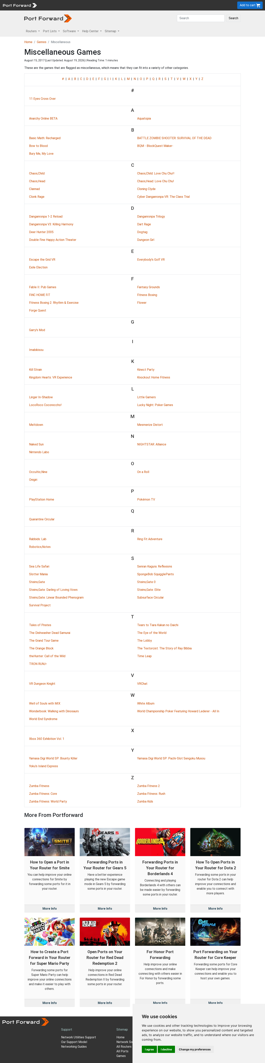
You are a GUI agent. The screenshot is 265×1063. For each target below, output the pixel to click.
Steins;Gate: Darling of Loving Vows (53, 590)
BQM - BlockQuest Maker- (155, 146)
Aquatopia (144, 118)
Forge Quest (37, 310)
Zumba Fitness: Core (43, 794)
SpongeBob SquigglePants (155, 574)
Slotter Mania (38, 574)
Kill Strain (35, 369)
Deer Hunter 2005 (41, 232)
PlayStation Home (41, 499)
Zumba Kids (145, 801)
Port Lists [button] (50, 31)
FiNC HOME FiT (39, 295)
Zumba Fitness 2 (148, 786)
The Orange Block (41, 648)
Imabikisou (36, 350)
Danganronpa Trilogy (151, 216)
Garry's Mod (37, 330)
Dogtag (142, 232)
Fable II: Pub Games (42, 287)
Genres (41, 42)
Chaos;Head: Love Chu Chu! (155, 181)
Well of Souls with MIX (44, 703)
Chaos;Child (37, 173)
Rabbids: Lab (37, 539)
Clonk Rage (36, 197)
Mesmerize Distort (150, 425)
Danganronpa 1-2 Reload (45, 216)
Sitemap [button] (111, 31)
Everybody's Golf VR (151, 259)
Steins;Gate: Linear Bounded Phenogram (56, 597)
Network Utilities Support (78, 1037)
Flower (141, 303)
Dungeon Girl (145, 240)
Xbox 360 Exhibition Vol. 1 (46, 739)
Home (28, 42)
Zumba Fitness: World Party (48, 801)
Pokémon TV (146, 499)
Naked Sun (36, 444)
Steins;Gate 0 (146, 582)
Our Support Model (74, 1042)
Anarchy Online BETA (43, 118)
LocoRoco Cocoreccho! (45, 405)
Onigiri (33, 480)
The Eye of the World (151, 633)
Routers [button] (31, 31)
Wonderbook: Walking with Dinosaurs (54, 711)
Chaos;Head (37, 181)
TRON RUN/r (38, 664)
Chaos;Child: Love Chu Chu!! (155, 173)
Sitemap (120, 5)
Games (121, 1056)
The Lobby (144, 640)
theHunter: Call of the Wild (47, 656)
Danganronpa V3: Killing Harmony (51, 224)
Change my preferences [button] (195, 1049)
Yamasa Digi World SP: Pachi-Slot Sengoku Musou (171, 758)
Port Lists (69, 5)
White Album (145, 703)
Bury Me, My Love (41, 153)
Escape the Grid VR (42, 259)
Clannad (34, 189)
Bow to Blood (38, 146)
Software (85, 5)
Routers (53, 5)
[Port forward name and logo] (19, 5)
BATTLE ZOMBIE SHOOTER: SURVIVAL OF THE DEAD (174, 138)
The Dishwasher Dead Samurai (49, 633)
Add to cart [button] (248, 5)
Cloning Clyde (146, 189)
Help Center (103, 5)
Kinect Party (145, 369)
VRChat (142, 684)
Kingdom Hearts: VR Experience (50, 377)
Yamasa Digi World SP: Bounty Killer (53, 758)
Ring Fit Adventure (149, 539)
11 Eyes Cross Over (42, 99)
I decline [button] (166, 1049)
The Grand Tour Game (44, 640)
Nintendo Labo (39, 452)
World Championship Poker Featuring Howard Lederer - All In (178, 711)
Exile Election (38, 267)
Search (233, 18)
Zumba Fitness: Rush (151, 794)
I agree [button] (149, 1049)
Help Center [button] (90, 31)
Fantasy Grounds (148, 287)
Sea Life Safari (39, 566)
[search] (131, 5)
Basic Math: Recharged (45, 138)
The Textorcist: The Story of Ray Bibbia (164, 648)
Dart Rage (144, 224)
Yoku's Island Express (43, 766)
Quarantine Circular (42, 519)
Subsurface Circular (150, 597)
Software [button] (70, 31)
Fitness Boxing (147, 295)
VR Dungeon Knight (42, 684)
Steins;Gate (37, 582)
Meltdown (36, 425)
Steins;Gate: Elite (149, 590)
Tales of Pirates (40, 625)
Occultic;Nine (38, 472)
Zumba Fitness (39, 786)
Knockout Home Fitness (153, 377)
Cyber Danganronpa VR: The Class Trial (163, 197)
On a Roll (143, 472)
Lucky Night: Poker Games (155, 405)
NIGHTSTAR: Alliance (151, 444)
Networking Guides (74, 1046)
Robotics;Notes (40, 547)
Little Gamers (146, 397)
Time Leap (144, 656)
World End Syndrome (43, 719)
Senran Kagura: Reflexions (154, 566)
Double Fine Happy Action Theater (52, 240)
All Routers (124, 1046)
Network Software (129, 1042)
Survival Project (40, 605)
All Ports (122, 1051)
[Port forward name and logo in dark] (48, 18)
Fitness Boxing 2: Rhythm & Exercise (54, 303)
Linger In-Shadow (41, 397)
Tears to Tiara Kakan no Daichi (157, 625)
